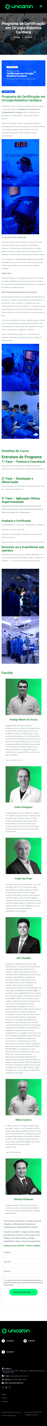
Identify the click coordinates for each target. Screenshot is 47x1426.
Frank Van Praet (23, 878)
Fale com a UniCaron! (22, 1292)
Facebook (10, 1352)
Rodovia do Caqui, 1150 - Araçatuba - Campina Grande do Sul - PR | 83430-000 (23, 1371)
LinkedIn (31, 1340)
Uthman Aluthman (23, 1199)
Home (17, 37)
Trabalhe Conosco (31, 1414)
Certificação (8, 92)
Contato (5, 1401)
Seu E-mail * (7, 1262)
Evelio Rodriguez (23, 807)
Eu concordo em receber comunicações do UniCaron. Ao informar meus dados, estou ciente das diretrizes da (23, 1282)
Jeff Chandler (23, 958)
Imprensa (38, 1412)
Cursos (28, 37)
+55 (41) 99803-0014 (19, 1380)
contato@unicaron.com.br (19, 1376)
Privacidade (29, 1412)
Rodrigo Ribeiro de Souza (23, 719)
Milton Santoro (24, 1119)
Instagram (10, 1340)
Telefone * (7, 1271)
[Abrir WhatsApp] (41, 1420)
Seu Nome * (7, 1252)
